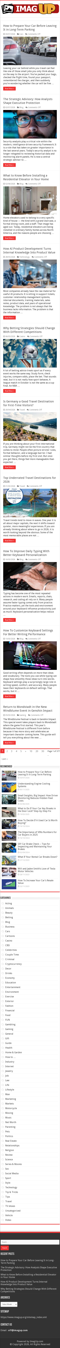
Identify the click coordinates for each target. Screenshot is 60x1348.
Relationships (12, 1145)
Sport (8, 1178)
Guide (8, 1043)
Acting (8, 903)
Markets (9, 1103)
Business (9, 926)
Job (7, 1075)
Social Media (11, 1173)
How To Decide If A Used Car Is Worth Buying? (37, 821)
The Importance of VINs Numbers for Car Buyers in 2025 (37, 833)
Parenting (10, 1127)
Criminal (9, 959)
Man (7, 1094)
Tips (7, 1196)
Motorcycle (11, 1108)
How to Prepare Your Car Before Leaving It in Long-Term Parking (35, 773)
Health (8, 1047)
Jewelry (9, 1071)
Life (7, 1085)
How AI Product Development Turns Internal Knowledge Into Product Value (24, 1283)
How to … (10, 1057)
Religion (9, 1150)
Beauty (9, 912)
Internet (9, 1066)
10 (31, 751)
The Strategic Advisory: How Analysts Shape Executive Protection (29, 1268)
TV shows (10, 1206)
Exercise (9, 996)
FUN (7, 1019)
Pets (7, 1131)
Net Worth (10, 1122)
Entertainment (12, 987)
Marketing (10, 1099)
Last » (5, 759)
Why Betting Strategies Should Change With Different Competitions (29, 1290)
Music (8, 1117)
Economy (10, 978)
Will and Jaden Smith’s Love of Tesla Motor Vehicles (36, 870)
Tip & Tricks (11, 1192)
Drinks (8, 973)
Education (10, 982)
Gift (7, 1038)
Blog (21, 107)
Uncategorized (13, 1210)
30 (43, 751)
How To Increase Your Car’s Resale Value (35, 881)
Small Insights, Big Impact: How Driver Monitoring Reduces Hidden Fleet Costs (38, 798)
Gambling (10, 1024)
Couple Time (12, 954)
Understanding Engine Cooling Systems (34, 785)
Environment (12, 992)
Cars (21, 34)
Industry (9, 1061)
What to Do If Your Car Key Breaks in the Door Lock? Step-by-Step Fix (37, 809)
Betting (9, 917)
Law (7, 1080)
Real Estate (11, 1141)
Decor (8, 968)
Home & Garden (13, 1052)
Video (8, 1220)
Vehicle (9, 1215)
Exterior (9, 1001)
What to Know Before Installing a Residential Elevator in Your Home (28, 1276)
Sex (7, 1168)
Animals (9, 908)
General (9, 1033)
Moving (9, 1113)
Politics (9, 1136)
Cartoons (10, 936)
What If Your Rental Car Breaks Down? (37, 857)
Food (7, 1015)
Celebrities (11, 950)
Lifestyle (9, 1089)
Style (7, 1182)
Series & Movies (13, 1164)
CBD (7, 945)
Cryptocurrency (13, 964)
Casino (22, 336)
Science (9, 1159)
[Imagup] (30, 8)
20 (37, 751)
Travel (22, 410)
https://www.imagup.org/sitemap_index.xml (24, 1317)
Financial (10, 1010)
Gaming (22, 715)
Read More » (9, 89)
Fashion (9, 1005)
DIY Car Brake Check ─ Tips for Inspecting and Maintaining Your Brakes (35, 847)
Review (9, 1154)
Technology (24, 257)
